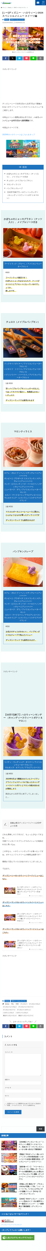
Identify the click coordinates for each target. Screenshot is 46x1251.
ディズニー (24, 1004)
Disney (7, 19)
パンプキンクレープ (15, 188)
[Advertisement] (19, 85)
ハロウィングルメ (8, 1012)
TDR (17, 1004)
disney (7, 1004)
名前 (7, 1079)
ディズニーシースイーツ (26, 1007)
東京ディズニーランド (10, 1015)
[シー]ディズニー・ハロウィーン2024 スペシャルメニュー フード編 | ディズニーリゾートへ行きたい (29, 890)
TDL (12, 1004)
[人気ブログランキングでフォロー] (17, 1240)
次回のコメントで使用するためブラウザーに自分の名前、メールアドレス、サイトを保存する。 (24, 1104)
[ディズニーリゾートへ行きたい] (6, 2)
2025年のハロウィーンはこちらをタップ (18, 134)
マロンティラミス (14, 184)
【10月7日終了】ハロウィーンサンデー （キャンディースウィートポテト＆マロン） (23, 195)
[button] (5, 58)
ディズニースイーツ (9, 1010)
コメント (9, 1052)
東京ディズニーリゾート (26, 1015)
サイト (7, 1096)
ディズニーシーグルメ (10, 1007)
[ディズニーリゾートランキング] (7, 1222)
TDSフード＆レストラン (17, 19)
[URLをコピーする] (40, 58)
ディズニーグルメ (34, 1004)
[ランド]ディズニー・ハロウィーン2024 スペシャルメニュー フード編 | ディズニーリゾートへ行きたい (29, 944)
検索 (40, 1129)
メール (8, 1087)
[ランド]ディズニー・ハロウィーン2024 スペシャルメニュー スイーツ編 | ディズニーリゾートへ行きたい (29, 917)
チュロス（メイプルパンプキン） (20, 180)
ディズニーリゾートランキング (11, 1224)
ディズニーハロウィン (24, 1010)
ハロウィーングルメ (22, 1012)
